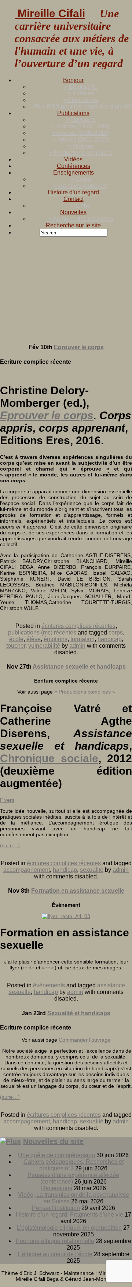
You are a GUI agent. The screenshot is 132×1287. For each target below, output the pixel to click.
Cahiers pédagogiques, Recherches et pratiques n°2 (73, 1165)
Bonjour (73, 80)
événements (49, 985)
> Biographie (81, 87)
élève (33, 639)
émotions (55, 639)
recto (28, 967)
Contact (73, 199)
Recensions (56, 1188)
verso (48, 967)
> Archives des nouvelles (80, 219)
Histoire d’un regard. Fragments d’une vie (69, 1214)
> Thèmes (81, 93)
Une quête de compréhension (56, 1155)
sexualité (91, 870)
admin (77, 646)
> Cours (80, 179)
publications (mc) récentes (42, 632)
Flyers (7, 800)
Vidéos (73, 159)
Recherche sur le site (73, 225)
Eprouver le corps (79, 347)
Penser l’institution (56, 1208)
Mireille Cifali (50, 13)
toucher (15, 646)
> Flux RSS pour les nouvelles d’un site (80, 106)
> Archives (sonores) (80, 186)
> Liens (80, 205)
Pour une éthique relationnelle (55, 1241)
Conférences (73, 166)
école (16, 639)
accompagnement (26, 870)
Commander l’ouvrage (84, 1040)
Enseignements (73, 172)
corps (116, 632)
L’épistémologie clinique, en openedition (69, 1228)
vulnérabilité (44, 646)
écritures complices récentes (78, 626)
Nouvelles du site (53, 1141)
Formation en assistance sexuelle (77, 891)
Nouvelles (73, 212)
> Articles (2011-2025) (80, 139)
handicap (110, 639)
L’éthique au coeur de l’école (55, 1254)
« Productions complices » (84, 692)
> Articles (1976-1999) (80, 126)
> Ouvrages (81, 120)
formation (82, 639)
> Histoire (80, 146)
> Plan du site (81, 100)
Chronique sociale (49, 758)
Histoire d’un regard (73, 192)
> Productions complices (81, 153)
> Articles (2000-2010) (80, 133)
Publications (73, 113)
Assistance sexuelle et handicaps (79, 666)
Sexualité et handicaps (78, 1013)
